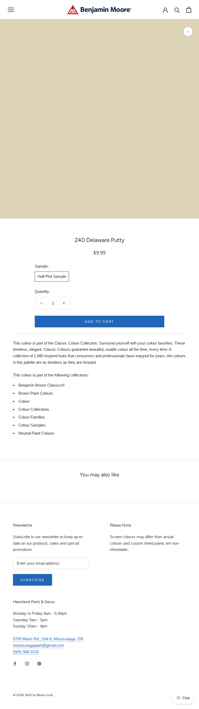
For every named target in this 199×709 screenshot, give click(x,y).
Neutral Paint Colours (36, 433)
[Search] (177, 9)
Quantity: (42, 291)
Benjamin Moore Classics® (41, 385)
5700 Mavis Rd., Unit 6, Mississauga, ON (48, 639)
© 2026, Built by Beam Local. (33, 695)
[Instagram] (27, 663)
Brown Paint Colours (35, 393)
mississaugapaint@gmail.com (38, 645)
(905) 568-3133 (26, 652)
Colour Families (31, 417)
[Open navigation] (11, 9)
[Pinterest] (39, 663)
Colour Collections (33, 409)
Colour (24, 401)
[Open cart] (188, 10)
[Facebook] (15, 663)
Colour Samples (32, 425)
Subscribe (32, 580)
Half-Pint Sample (52, 276)
